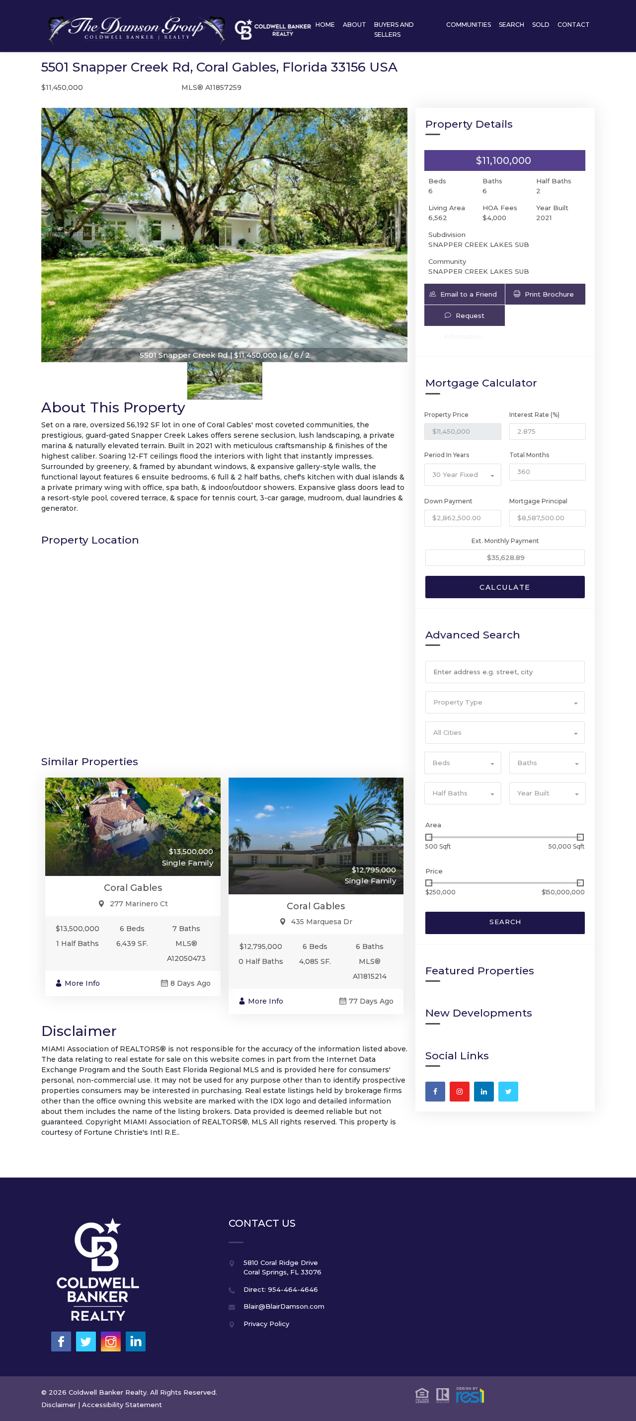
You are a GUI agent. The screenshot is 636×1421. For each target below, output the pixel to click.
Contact (573, 24)
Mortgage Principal (538, 501)
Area (433, 825)
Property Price (446, 414)
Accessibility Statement (122, 1405)
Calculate (505, 587)
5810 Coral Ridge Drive (280, 1262)
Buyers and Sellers (394, 29)
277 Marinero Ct (139, 903)
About (354, 24)
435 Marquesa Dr (321, 921)
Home (325, 24)
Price (434, 871)
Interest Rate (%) (534, 414)
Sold (541, 24)
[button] (464, 294)
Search (511, 24)
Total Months (529, 455)
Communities (468, 24)
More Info (82, 983)
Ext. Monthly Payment (505, 541)
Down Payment (448, 501)
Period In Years (446, 455)
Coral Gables (133, 887)
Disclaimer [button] (58, 1405)
